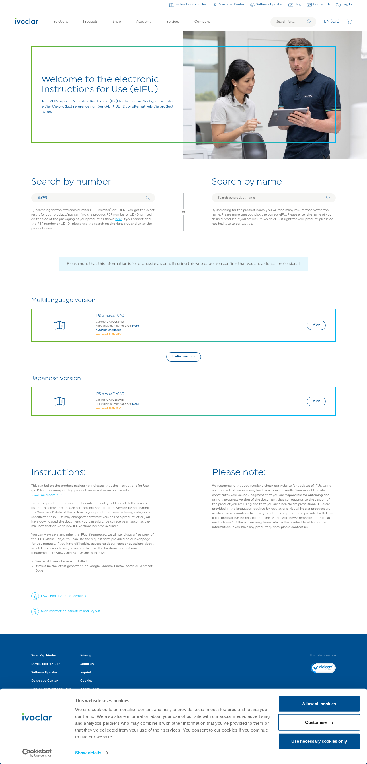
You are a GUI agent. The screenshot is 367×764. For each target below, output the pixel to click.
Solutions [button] (61, 22)
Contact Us (321, 4)
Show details (88, 752)
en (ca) (331, 22)
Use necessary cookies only (319, 741)
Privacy (85, 655)
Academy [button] (143, 22)
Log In (347, 4)
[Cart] (349, 21)
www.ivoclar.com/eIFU (47, 495)
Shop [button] (117, 22)
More (135, 326)
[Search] (309, 22)
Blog (297, 4)
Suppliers (87, 664)
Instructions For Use (190, 4)
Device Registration (46, 664)
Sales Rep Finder (43, 655)
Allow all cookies (319, 703)
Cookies (86, 681)
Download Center (231, 4)
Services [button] (173, 22)
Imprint (85, 672)
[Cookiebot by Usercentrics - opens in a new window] (37, 753)
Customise (316, 722)
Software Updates (269, 4)
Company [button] (202, 22)
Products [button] (90, 22)
